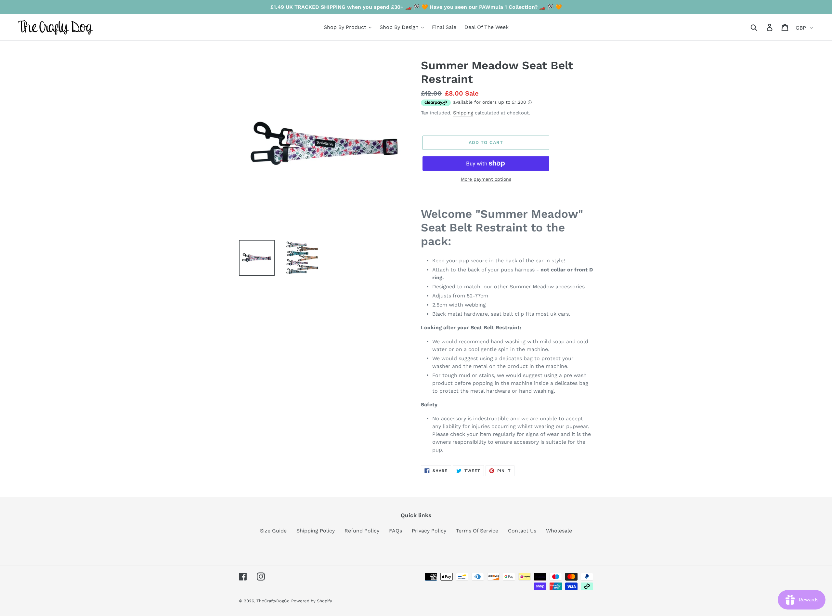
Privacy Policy (429, 531)
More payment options (486, 179)
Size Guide (273, 531)
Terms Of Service (477, 531)
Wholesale (559, 531)
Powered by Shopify (311, 600)
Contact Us (522, 531)
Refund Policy (361, 531)
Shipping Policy (315, 531)
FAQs (395, 531)
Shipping (463, 113)
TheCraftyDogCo (273, 600)
